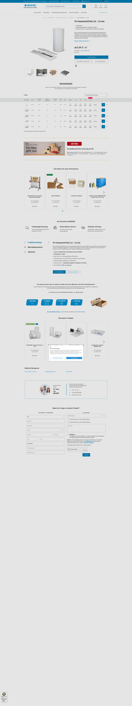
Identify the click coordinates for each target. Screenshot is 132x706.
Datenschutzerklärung (75, 353)
